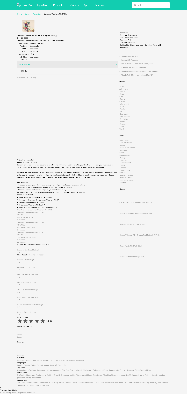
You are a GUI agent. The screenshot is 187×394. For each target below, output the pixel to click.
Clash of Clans (23, 370)
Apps (86, 5)
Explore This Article (26, 160)
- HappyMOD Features (128, 60)
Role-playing (124, 114)
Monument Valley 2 (52, 383)
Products (58, 5)
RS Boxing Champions (26, 375)
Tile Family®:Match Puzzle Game (30, 383)
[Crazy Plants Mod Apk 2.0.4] (123, 243)
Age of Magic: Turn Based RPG (94, 375)
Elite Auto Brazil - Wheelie (72, 370)
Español (27, 365)
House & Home (125, 178)
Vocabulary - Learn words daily (36, 385)
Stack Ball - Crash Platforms (96, 383)
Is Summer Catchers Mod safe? (32, 205)
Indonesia (48, 365)
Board (121, 94)
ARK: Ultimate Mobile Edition (69, 375)
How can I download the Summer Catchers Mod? (39, 200)
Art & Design (124, 140)
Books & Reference (127, 148)
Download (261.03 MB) (26, 78)
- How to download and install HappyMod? (136, 64)
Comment (20, 342)
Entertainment (125, 163)
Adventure (37, 14)
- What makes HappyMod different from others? (138, 71)
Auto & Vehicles (125, 143)
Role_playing (124, 116)
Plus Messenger (113, 375)
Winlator (32, 370)
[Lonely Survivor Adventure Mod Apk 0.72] (123, 211)
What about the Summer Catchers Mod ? (35, 197)
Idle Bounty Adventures (31, 378)
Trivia (121, 126)
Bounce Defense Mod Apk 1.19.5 (132, 257)
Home (19, 14)
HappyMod (27, 5)
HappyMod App (23, 360)
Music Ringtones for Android (114, 370)
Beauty (122, 145)
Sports (122, 121)
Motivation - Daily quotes (93, 370)
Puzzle (122, 109)
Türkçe (33, 365)
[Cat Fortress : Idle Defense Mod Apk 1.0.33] (123, 200)
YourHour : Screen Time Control (121, 383)
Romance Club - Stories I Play (139, 370)
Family (122, 165)
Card (121, 96)
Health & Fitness (126, 175)
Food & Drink (124, 170)
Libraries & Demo (126, 180)
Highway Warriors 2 (53, 370)
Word (121, 129)
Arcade (122, 91)
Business (123, 150)
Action (121, 86)
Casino (122, 99)
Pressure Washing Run (143, 383)
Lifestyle (122, 183)
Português (62, 365)
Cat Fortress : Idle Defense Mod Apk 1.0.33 (136, 202)
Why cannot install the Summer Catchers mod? (38, 207)
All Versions (21, 242)
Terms (62, 360)
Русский (40, 365)
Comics (122, 153)
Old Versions (44, 360)
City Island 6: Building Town (47, 375)
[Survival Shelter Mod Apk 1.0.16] (123, 222)
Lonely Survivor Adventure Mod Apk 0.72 (135, 213)
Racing (122, 111)
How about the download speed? (32, 202)
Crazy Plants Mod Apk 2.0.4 (130, 246)
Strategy (122, 124)
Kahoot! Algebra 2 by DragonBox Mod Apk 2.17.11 (139, 235)
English (20, 365)
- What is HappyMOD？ (128, 56)
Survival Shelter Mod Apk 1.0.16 (132, 224)
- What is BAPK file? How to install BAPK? (136, 75)
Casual (122, 101)
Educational (124, 104)
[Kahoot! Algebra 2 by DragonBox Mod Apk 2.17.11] (123, 232)
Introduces (34, 360)
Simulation (123, 119)
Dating (122, 158)
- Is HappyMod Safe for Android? (132, 67)
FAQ (51, 360)
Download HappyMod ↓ (8, 390)
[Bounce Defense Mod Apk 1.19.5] (123, 254)
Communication (125, 155)
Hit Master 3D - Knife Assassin (72, 383)
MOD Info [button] (24, 64)
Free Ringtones (77, 360)
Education (123, 160)
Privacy (57, 360)
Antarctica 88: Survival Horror (132, 375)
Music (121, 106)
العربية (54, 365)
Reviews (99, 5)
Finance (122, 168)
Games (74, 5)
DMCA (68, 360)
